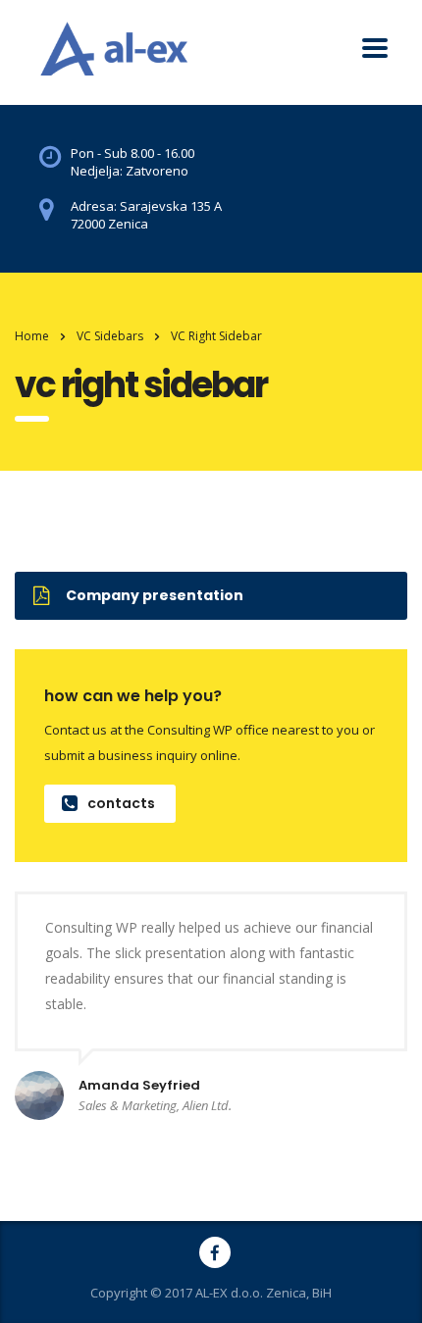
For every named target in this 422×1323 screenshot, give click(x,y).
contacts (121, 803)
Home (32, 336)
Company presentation (154, 595)
